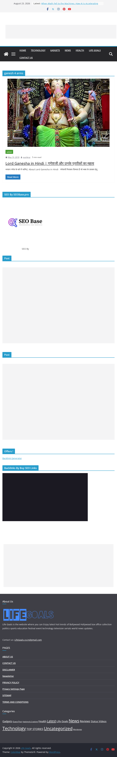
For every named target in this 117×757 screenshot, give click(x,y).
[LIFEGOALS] (28, 608)
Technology (38, 50)
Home (23, 50)
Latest (9, 152)
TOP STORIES (35, 729)
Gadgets (55, 50)
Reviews (85, 721)
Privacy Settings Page (13, 689)
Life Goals (95, 50)
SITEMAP (6, 695)
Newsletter (8, 676)
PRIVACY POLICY (10, 682)
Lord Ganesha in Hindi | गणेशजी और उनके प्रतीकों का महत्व (49, 163)
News (68, 50)
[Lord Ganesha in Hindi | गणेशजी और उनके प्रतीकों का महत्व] (58, 113)
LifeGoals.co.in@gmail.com (28, 639)
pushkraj (26, 157)
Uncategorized (58, 728)
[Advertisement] (60, 32)
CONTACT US (26, 57)
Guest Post (17, 721)
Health (80, 50)
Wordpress (77, 729)
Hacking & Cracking (30, 722)
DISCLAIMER (8, 669)
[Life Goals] (6, 54)
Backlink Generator (12, 458)
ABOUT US (7, 656)
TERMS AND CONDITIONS (15, 702)
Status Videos (98, 721)
